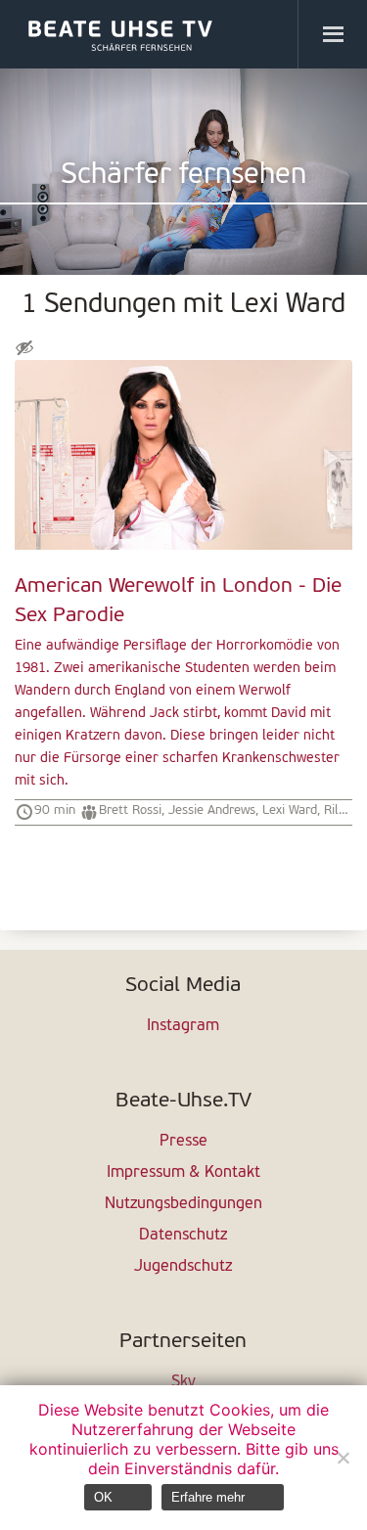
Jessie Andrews (211, 810)
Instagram (183, 1026)
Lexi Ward (289, 810)
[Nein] (342, 1457)
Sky (183, 1382)
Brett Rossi (130, 810)
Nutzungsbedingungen (183, 1204)
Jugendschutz (183, 1267)
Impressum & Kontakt (183, 1173)
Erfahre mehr (208, 1497)
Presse (183, 1141)
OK (103, 1497)
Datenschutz (183, 1235)
